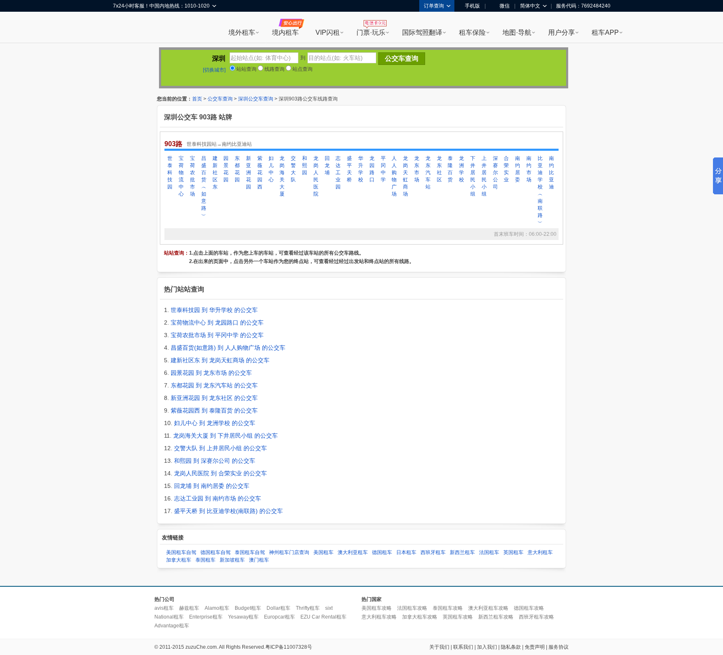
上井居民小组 (484, 176)
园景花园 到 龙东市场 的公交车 (211, 372)
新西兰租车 (462, 552)
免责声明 (535, 647)
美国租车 (323, 552)
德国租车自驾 (215, 552)
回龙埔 (327, 165)
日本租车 (406, 552)
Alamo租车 (217, 608)
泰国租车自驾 (250, 552)
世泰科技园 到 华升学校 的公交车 (214, 310)
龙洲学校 (461, 169)
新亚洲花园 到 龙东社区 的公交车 (214, 398)
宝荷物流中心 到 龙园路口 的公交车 (217, 322)
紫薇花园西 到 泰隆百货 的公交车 (214, 410)
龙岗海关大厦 (282, 176)
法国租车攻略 (412, 608)
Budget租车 (248, 608)
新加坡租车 (232, 560)
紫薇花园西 (259, 172)
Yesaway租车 (243, 617)
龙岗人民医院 (315, 176)
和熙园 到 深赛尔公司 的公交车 (214, 460)
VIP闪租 (327, 32)
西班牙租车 (433, 552)
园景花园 (225, 169)
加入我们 (487, 647)
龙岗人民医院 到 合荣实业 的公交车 (220, 473)
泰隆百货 (450, 169)
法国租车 (489, 552)
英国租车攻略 (458, 617)
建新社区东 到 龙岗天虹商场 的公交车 (220, 360)
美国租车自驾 (181, 552)
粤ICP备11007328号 (288, 647)
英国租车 (513, 552)
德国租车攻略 (529, 608)
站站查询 (245, 69)
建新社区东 (215, 172)
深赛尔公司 (495, 172)
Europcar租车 (279, 617)
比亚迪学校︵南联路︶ (540, 190)
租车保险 (472, 32)
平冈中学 (383, 169)
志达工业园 (338, 172)
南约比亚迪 (551, 172)
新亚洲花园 (248, 172)
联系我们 (463, 647)
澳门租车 (259, 560)
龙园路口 (371, 169)
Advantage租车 (171, 626)
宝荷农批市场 (192, 176)
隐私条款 (511, 647)
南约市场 (528, 169)
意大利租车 (540, 552)
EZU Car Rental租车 (323, 617)
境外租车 (241, 32)
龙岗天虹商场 (405, 176)
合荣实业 (506, 169)
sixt (329, 608)
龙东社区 (439, 169)
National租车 (169, 617)
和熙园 (304, 165)
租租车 (123, 28)
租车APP (605, 32)
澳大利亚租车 (353, 552)
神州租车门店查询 (289, 552)
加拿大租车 (178, 560)
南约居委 (517, 169)
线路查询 (274, 69)
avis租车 (164, 608)
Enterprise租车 (206, 617)
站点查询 (302, 69)
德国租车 (382, 552)
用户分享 (561, 32)
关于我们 (439, 647)
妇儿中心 (271, 169)
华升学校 (360, 169)
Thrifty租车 (308, 608)
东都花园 (237, 169)
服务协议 (559, 647)
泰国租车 (205, 560)
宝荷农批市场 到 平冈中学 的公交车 (217, 335)
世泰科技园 (169, 172)
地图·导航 (517, 32)
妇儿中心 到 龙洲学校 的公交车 (214, 423)
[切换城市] (214, 70)
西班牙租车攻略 (536, 617)
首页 (197, 99)
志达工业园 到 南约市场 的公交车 (217, 498)
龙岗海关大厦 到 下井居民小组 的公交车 (225, 435)
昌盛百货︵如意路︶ (203, 186)
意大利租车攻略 (379, 617)
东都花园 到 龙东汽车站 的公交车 (214, 385)
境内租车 (285, 32)
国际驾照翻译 (422, 32)
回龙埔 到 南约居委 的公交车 (211, 485)
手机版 (472, 6)
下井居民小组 (472, 176)
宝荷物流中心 (181, 176)
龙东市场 (416, 169)
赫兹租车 (189, 608)
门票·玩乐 (370, 32)
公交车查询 (220, 99)
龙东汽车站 (428, 172)
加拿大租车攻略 (419, 617)
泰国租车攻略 (448, 608)
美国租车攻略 (377, 608)
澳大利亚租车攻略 (488, 608)
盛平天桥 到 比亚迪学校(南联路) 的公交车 (228, 511)
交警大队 (293, 169)
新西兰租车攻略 (495, 617)
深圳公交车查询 (255, 99)
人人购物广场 (394, 176)
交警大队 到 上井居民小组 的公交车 (220, 448)
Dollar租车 (278, 608)
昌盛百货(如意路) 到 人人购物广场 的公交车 (228, 347)
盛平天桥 (349, 169)
